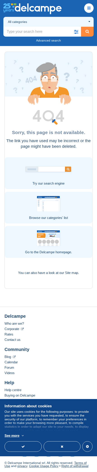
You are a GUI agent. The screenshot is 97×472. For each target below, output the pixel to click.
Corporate (12, 329)
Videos (10, 373)
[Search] (87, 32)
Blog (8, 357)
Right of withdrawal (74, 466)
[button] (76, 32)
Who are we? (14, 323)
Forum (9, 367)
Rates (9, 334)
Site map (71, 273)
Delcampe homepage (55, 252)
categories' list (57, 218)
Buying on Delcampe (20, 395)
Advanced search (48, 40)
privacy (22, 466)
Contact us (13, 340)
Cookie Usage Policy (43, 466)
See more (12, 435)
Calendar (11, 362)
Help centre (13, 390)
